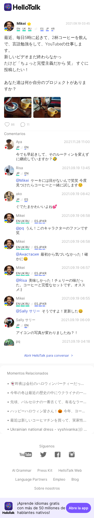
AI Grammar (21, 470)
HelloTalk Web (70, 470)
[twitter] (43, 454)
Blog (75, 479)
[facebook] (57, 454)
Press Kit (44, 470)
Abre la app (78, 508)
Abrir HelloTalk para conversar (46, 355)
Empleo (59, 479)
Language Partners (31, 479)
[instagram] (72, 454)
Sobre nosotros (47, 488)
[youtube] (25, 454)
